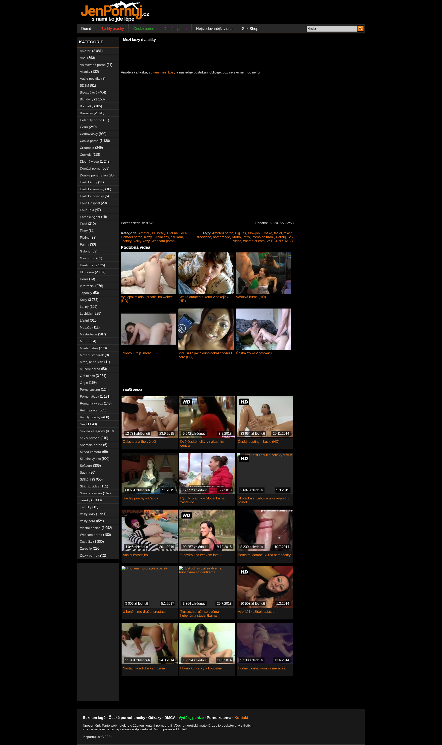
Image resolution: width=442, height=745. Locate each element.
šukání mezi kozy (162, 72)
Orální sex (161, 237)
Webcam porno (162, 241)
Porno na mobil (263, 237)
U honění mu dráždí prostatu (144, 611)
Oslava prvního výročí (139, 441)
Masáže (85, 327)
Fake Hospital (90, 203)
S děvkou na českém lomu (200, 555)
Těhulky (85, 507)
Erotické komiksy (92, 189)
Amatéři (144, 233)
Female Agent (90, 217)
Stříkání (177, 237)
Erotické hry (88, 182)
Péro (246, 237)
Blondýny (86, 99)
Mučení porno (90, 369)
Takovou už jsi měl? (136, 353)
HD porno (87, 272)
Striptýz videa (89, 486)
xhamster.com (254, 241)
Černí (84, 127)
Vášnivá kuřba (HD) (251, 297)
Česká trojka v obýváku (254, 353)
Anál (83, 58)
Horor (84, 279)
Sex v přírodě (89, 438)
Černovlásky (89, 134)
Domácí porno (175, 29)
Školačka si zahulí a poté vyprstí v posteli (263, 500)
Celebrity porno (91, 120)
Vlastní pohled (90, 528)
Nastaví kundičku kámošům (144, 668)
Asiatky (85, 71)
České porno (143, 29)
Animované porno (93, 65)
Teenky (126, 241)
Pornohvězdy (89, 396)
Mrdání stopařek (92, 355)
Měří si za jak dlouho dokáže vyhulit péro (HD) (205, 355)
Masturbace (88, 334)
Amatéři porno (222, 233)
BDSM (84, 85)
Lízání (84, 320)
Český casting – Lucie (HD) (258, 441)
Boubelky (86, 106)
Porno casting (90, 389)
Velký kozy (141, 241)
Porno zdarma (219, 718)
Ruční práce (89, 410)
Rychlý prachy (112, 29)
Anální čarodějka (135, 555)
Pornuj (281, 237)
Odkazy (154, 718)
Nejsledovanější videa (214, 29)
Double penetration (94, 175)
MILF (83, 341)
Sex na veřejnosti (92, 431)
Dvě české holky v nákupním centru (202, 443)
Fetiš (83, 224)
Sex (82, 424)
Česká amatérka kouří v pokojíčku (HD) (204, 299)
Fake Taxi (87, 210)
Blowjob (254, 233)
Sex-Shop (250, 29)
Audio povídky (90, 78)
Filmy (84, 230)
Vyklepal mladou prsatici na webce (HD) (147, 299)
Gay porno (87, 258)
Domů (86, 29)
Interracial (87, 286)
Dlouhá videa (177, 233)
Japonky (86, 293)
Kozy (148, 237)
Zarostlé (86, 548)
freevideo (204, 237)
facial (278, 233)
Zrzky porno (88, 555)
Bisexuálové (88, 92)
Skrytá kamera (90, 452)
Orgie (84, 382)
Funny (84, 244)
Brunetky (158, 233)
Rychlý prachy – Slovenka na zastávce (202, 500)
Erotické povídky (92, 196)
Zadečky (86, 541)
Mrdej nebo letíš (91, 362)
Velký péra (87, 521)
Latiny (84, 306)
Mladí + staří (89, 348)
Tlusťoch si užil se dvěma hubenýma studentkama (199, 613)
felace (288, 233)
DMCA (170, 718)
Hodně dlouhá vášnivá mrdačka (261, 668)
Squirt (84, 472)
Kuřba (236, 237)
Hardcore (86, 265)
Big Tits (240, 233)
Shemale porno (91, 445)
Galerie (85, 251)
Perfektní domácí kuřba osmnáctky (264, 555)
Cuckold (86, 154)
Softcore (86, 465)
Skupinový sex (90, 458)
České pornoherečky (127, 718)
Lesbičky (86, 313)
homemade (221, 237)
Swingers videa (91, 493)
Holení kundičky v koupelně (201, 668)
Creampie (87, 148)
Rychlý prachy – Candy (140, 498)
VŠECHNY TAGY (280, 241)
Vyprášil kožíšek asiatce (256, 611)
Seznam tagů (94, 718)
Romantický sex (91, 403)
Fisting (85, 237)
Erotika (267, 233)
